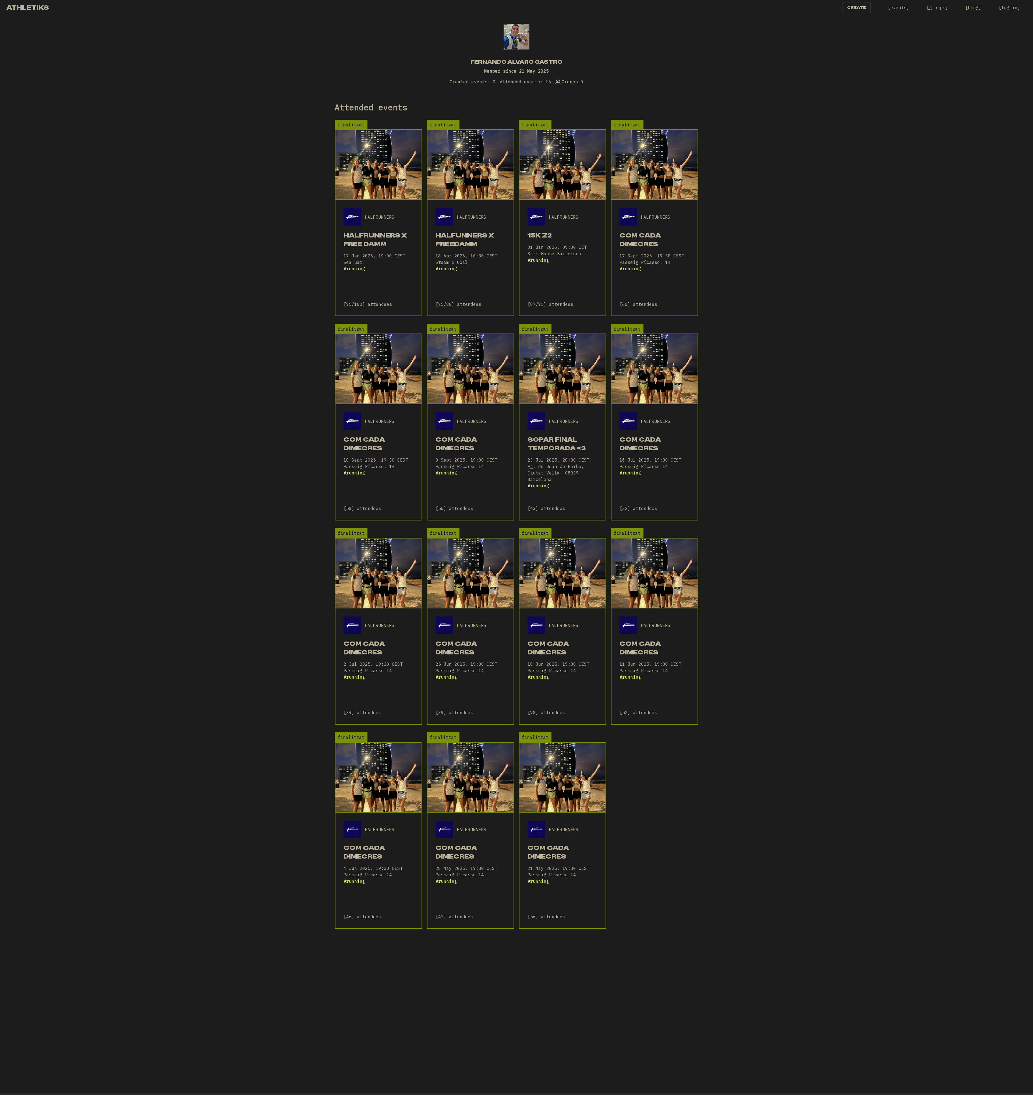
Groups (937, 7)
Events (898, 7)
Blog (973, 7)
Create (856, 7)
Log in (1009, 7)
